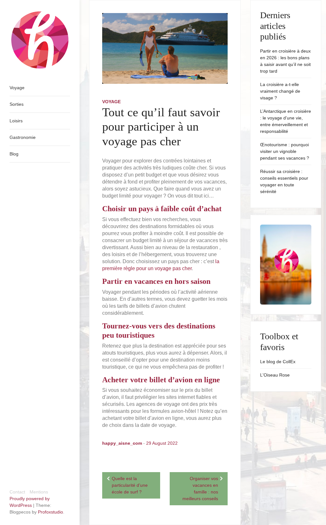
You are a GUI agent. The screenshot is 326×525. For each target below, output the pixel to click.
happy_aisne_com (122, 443)
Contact (17, 491)
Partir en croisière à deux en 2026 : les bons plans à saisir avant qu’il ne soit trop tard (285, 61)
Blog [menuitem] (14, 153)
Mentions (39, 491)
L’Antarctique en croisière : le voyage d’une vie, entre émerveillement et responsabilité (285, 121)
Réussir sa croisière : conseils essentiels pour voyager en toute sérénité (284, 181)
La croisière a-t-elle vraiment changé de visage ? (280, 91)
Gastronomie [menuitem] (23, 137)
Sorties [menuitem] (17, 104)
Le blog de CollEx (277, 361)
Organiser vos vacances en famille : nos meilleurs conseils (200, 488)
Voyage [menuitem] (17, 87)
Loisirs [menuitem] (16, 120)
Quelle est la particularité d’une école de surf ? (130, 485)
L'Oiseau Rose (275, 375)
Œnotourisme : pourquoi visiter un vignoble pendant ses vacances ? (284, 151)
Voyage (111, 101)
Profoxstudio (50, 511)
